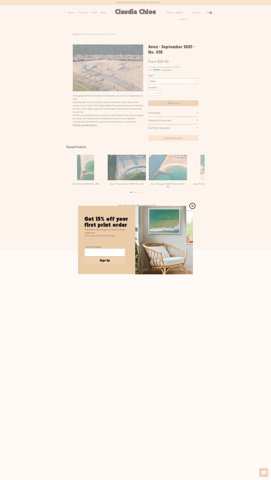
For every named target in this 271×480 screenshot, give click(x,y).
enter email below (93, 247)
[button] (192, 206)
